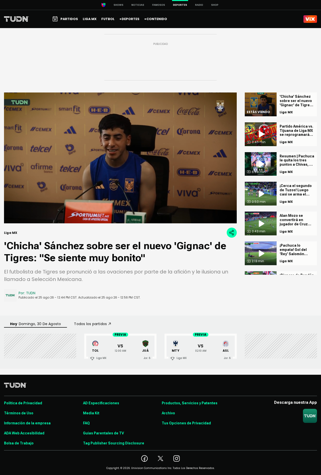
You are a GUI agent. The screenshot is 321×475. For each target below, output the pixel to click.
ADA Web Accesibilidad (24, 433)
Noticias (137, 5)
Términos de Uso (18, 413)
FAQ (86, 423)
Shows (118, 5)
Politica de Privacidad (23, 403)
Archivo (168, 413)
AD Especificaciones (101, 403)
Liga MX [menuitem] (90, 19)
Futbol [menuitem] (108, 19)
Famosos (158, 5)
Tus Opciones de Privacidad (186, 423)
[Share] (232, 233)
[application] (120, 157)
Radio (199, 5)
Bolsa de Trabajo (19, 443)
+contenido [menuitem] (155, 19)
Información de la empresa (27, 423)
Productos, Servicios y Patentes (189, 403)
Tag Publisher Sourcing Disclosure (113, 443)
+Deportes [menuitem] (129, 19)
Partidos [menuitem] (69, 19)
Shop (214, 5)
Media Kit (91, 413)
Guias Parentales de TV (103, 433)
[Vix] (310, 19)
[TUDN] (16, 19)
